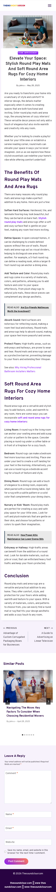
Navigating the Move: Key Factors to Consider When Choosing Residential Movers (25, 712)
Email (10, 828)
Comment (12, 773)
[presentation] (28, 686)
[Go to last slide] (7, 701)
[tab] (22, 735)
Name (10, 814)
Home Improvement (28, 53)
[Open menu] (49, 5)
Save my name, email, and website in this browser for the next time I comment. (27, 851)
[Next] (48, 701)
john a (21, 85)
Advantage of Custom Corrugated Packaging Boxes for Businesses (14, 636)
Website (10, 842)
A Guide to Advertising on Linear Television (43, 635)
